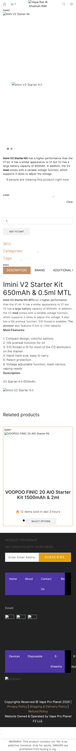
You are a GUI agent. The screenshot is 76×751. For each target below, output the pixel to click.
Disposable (35, 656)
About (29, 578)
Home (13, 578)
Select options (40, 521)
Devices (31, 251)
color (6, 194)
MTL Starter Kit (35, 258)
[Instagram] (21, 633)
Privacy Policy (17, 706)
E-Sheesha (56, 661)
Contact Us (46, 584)
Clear (69, 201)
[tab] (17, 270)
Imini (17, 258)
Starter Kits (50, 251)
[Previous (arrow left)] (0, 733)
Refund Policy (38, 711)
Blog (64, 578)
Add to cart (16, 231)
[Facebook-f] (10, 633)
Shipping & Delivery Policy (48, 706)
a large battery (22, 308)
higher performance (48, 158)
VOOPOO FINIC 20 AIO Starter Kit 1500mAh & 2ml (38, 494)
